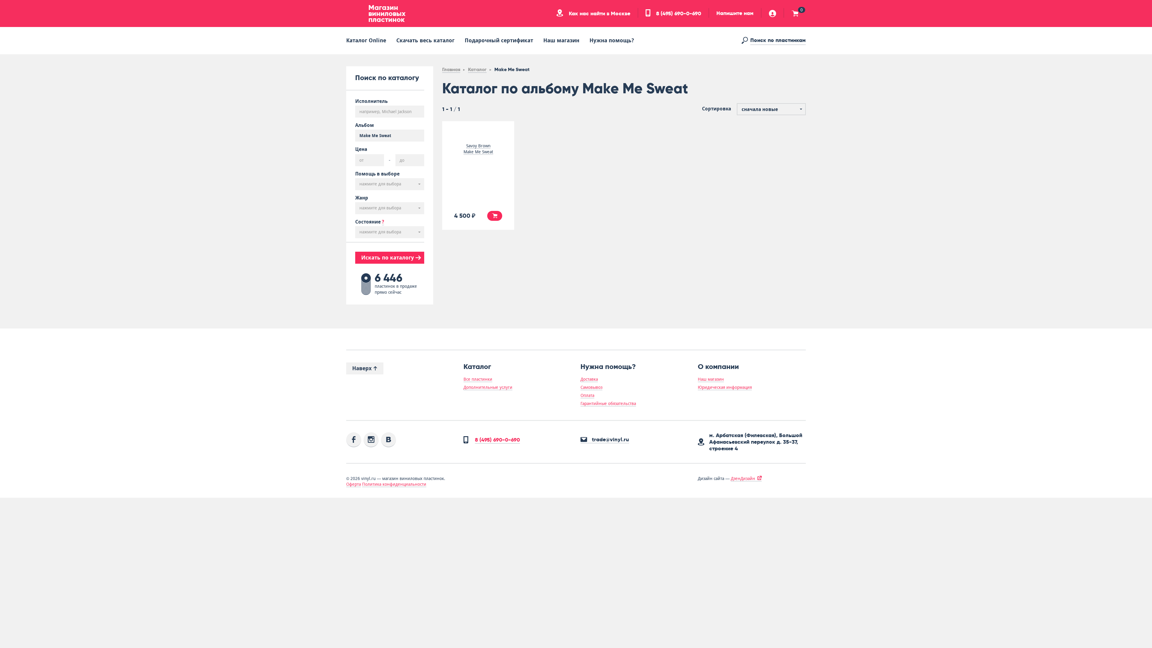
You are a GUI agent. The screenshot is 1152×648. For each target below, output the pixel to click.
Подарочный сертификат (499, 40)
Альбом (364, 125)
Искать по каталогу (388, 257)
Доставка (589, 379)
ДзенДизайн (743, 478)
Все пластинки (478, 379)
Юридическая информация (725, 387)
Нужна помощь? (612, 40)
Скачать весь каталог (425, 40)
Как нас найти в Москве (598, 13)
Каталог (477, 69)
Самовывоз (591, 387)
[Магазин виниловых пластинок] (355, 13)
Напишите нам (735, 13)
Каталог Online (366, 40)
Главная (451, 69)
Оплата (587, 395)
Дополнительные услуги (488, 387)
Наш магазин (561, 40)
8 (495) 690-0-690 (678, 13)
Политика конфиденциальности (394, 484)
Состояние (369, 222)
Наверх (362, 368)
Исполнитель (371, 101)
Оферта (353, 484)
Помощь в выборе (377, 174)
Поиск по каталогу (387, 77)
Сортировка (716, 108)
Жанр (361, 198)
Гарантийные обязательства (608, 403)
